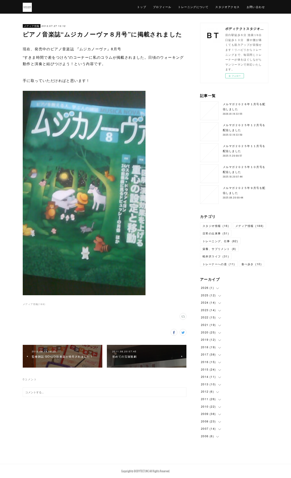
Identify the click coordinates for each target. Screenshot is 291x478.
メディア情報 (31, 26)
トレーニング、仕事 (220, 241)
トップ (141, 7)
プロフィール (162, 7)
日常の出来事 (216, 233)
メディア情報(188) (34, 304)
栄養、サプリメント (219, 249)
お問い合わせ (256, 7)
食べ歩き (251, 264)
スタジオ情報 (216, 226)
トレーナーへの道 (219, 264)
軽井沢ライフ (216, 256)
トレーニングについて (193, 7)
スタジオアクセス (227, 7)
